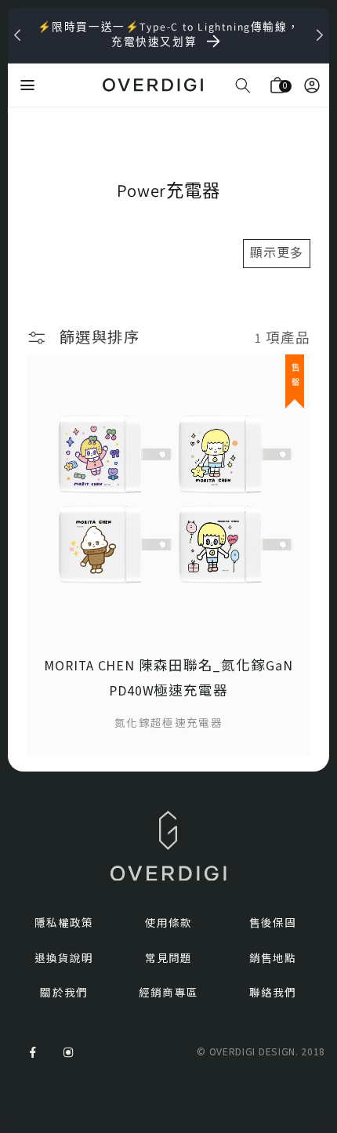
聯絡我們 (272, 993)
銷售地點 (272, 958)
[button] (243, 85)
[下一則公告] (320, 35)
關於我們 (63, 993)
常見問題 (168, 958)
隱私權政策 (63, 923)
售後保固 (272, 923)
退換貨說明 (63, 958)
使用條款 (168, 923)
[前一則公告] (17, 35)
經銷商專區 (168, 993)
